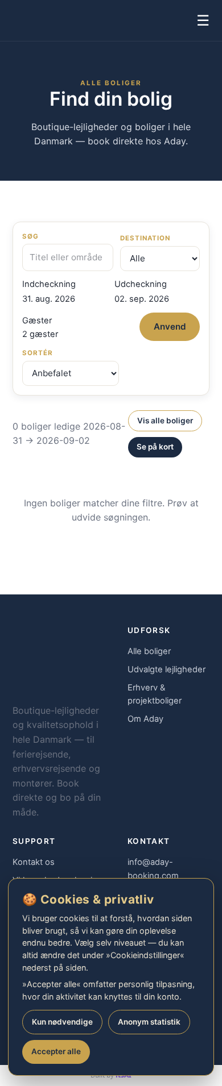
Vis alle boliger (165, 420)
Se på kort (155, 446)
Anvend (170, 326)
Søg (30, 236)
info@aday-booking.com (153, 869)
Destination (145, 238)
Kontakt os (34, 862)
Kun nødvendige (62, 1021)
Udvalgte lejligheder (166, 669)
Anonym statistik (149, 1021)
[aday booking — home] (34, 20)
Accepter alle (56, 1051)
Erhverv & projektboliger (155, 694)
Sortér (37, 353)
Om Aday (145, 719)
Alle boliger (149, 651)
